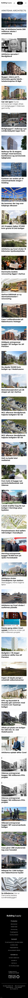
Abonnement (14, 924)
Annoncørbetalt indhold (14, 950)
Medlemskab (14, 926)
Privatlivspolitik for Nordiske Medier (14, 942)
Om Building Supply (14, 965)
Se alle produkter (14, 934)
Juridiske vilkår (14, 945)
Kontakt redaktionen (14, 957)
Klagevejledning (14, 947)
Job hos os (14, 963)
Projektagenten (14, 932)
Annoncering (14, 929)
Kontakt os (14, 960)
